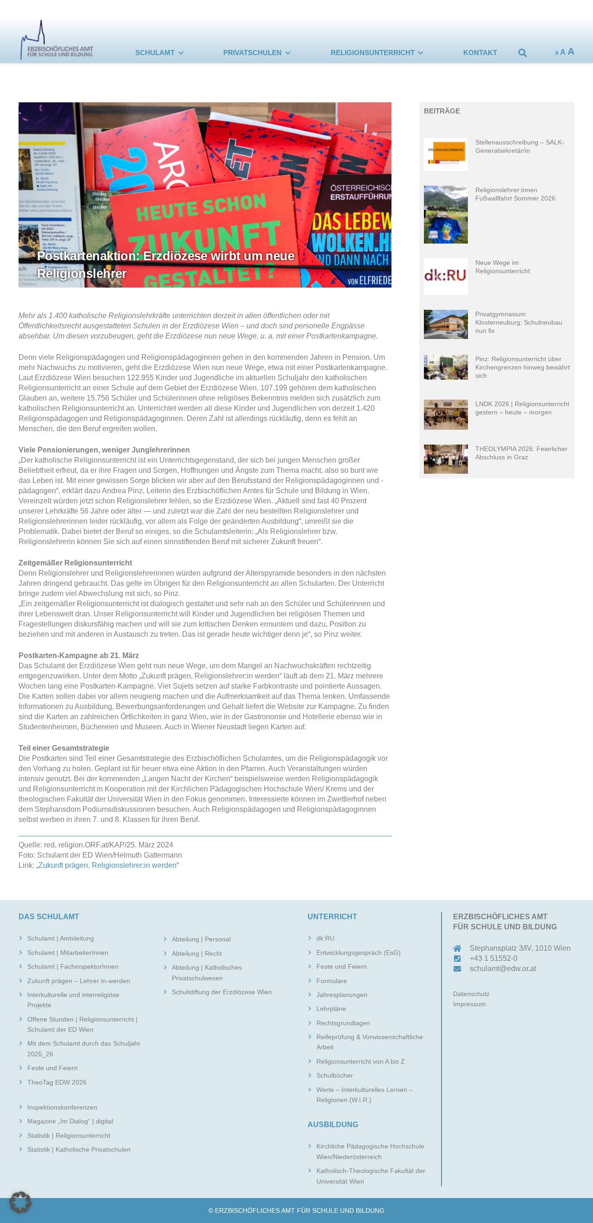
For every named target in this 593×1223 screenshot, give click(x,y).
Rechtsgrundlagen (343, 1023)
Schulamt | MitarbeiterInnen (67, 952)
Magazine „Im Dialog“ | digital (70, 1121)
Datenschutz (471, 993)
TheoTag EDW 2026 (57, 1082)
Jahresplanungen (341, 994)
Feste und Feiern (52, 1068)
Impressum (469, 1004)
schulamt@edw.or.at (503, 968)
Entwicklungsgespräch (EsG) (358, 952)
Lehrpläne (331, 1008)
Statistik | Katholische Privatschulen (79, 1149)
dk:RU (325, 938)
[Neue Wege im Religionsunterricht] (497, 276)
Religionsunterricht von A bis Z (360, 1061)
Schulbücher (334, 1075)
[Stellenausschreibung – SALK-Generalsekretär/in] (497, 154)
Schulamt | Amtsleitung (60, 938)
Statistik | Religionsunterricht (68, 1135)
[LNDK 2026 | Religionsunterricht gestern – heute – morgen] (497, 415)
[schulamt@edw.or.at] (461, 968)
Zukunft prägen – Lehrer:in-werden (78, 981)
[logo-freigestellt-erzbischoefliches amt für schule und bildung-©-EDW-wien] (57, 40)
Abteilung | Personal (201, 939)
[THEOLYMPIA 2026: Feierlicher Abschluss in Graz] (497, 459)
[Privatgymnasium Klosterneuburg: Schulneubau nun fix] (497, 325)
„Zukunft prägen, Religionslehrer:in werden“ (106, 865)
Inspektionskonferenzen (62, 1107)
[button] (180, 53)
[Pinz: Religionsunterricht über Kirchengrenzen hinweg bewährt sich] (497, 370)
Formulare (331, 981)
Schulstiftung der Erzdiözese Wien (222, 992)
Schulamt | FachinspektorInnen (73, 966)
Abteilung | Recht (197, 953)
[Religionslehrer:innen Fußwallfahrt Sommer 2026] (497, 215)
